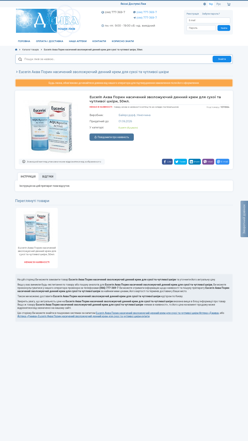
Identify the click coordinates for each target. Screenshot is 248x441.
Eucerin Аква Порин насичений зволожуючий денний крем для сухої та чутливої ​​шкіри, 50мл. (37, 251)
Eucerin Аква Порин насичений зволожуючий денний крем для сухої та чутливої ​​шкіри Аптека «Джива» (157, 313)
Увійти (224, 28)
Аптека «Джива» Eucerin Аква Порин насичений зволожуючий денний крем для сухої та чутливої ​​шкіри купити (83, 316)
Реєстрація (193, 13)
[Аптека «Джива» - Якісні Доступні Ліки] (49, 20)
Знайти (222, 59)
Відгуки (47, 176)
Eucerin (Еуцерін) (128, 127)
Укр (211, 4)
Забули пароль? (211, 13)
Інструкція (28, 176)
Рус (219, 4)
